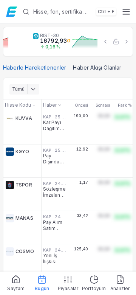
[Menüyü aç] (126, 12)
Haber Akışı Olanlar (97, 67)
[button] (69, 12)
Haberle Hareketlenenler (34, 67)
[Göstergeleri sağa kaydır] (127, 42)
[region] (68, 41)
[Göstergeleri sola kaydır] (105, 42)
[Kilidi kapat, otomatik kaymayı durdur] (116, 42)
